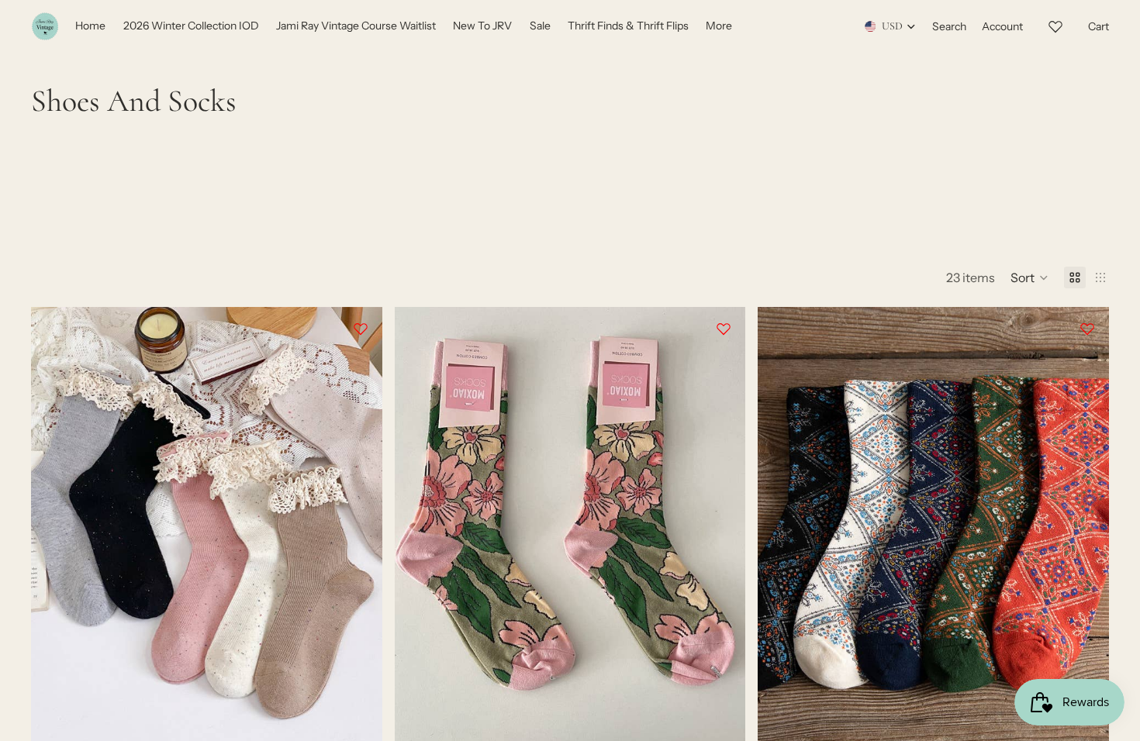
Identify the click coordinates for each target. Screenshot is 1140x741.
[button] (1029, 277)
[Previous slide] (54, 527)
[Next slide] (359, 527)
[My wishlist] (1055, 24)
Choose (371, 721)
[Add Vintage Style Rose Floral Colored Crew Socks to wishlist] (724, 329)
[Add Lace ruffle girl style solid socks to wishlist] (361, 329)
